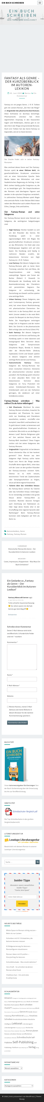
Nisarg (22, 1099)
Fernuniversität (15, 1012)
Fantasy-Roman (20, 534)
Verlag (32, 1047)
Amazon (8, 997)
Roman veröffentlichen (24, 1034)
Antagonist (15, 998)
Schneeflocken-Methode (10, 1037)
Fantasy (10, 534)
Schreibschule (24, 1037)
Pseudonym (19, 1027)
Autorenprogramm (14, 1002)
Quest (23, 1027)
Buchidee (7, 1005)
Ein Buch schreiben (13, 2)
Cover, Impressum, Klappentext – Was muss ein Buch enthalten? (22, 562)
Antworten (12, 614)
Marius (28, 93)
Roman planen (32, 1030)
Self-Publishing (23, 1042)
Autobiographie (22, 998)
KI (27, 1011)
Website (10, 696)
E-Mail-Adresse (13, 685)
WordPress (30, 1096)
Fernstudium (7, 1012)
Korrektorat (18, 1015)
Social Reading (22, 1047)
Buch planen (15, 1005)
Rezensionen (7, 1031)
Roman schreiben (10, 1034)
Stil (27, 1047)
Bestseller (23, 1001)
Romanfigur (23, 1031)
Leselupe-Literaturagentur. (14, 849)
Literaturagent (27, 1024)
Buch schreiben (26, 1004)
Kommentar (12, 642)
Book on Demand (32, 1002)
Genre (22, 531)
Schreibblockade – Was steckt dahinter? (21, 962)
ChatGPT (8, 1008)
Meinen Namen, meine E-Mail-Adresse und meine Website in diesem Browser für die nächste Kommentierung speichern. (21, 711)
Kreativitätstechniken (20, 1019)
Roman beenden (15, 1031)
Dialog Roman (15, 1008)
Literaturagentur (10, 1028)
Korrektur (26, 1016)
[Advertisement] (22, 49)
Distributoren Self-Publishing (27, 1008)
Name (10, 675)
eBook (37, 1008)
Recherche (29, 1028)
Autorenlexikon (13, 531)
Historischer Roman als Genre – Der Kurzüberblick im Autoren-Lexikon (22, 549)
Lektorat (17, 1023)
